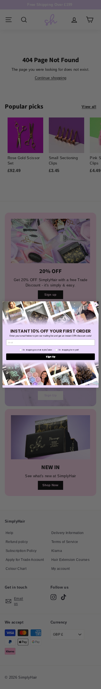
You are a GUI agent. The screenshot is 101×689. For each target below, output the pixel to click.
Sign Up (50, 356)
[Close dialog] (95, 304)
